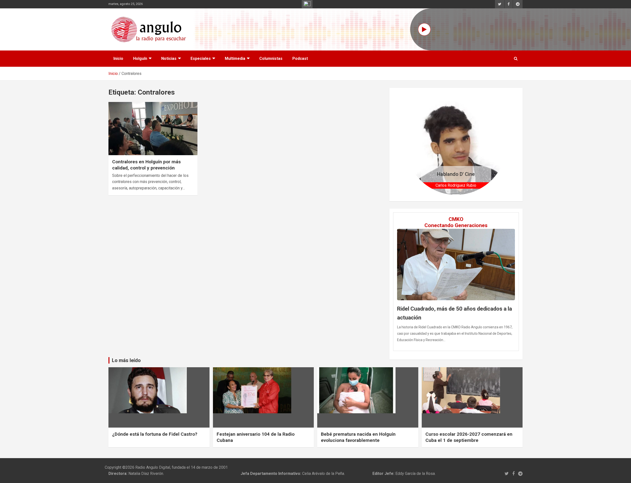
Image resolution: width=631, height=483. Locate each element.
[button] (413, 144)
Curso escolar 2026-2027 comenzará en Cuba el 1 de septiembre (468, 437)
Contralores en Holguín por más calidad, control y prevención (146, 165)
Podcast (300, 58)
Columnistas (270, 58)
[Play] (424, 29)
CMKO (456, 219)
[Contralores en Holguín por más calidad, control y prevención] (153, 128)
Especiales (201, 58)
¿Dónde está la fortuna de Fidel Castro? (154, 434)
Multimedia (235, 58)
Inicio (118, 58)
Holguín (140, 58)
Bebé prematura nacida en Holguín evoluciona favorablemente (358, 437)
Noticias (168, 58)
